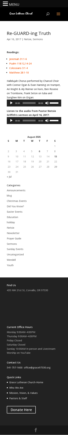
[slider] (54, 103)
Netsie (27, 39)
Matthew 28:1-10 (19, 72)
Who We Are (16, 387)
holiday (11, 222)
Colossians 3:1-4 (18, 68)
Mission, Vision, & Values (23, 393)
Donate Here (21, 409)
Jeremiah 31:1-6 (18, 59)
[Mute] (47, 103)
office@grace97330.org (37, 367)
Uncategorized (15, 254)
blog (9, 195)
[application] (34, 103)
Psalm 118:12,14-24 (20, 63)
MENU (14, 4)
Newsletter (13, 233)
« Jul (9, 176)
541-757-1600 (14, 367)
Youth (10, 265)
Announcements (16, 190)
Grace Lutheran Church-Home (26, 382)
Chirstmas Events (17, 201)
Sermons (38, 39)
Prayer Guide (14, 238)
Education (12, 217)
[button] (6, 4)
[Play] (11, 103)
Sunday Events (15, 249)
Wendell (11, 259)
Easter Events (14, 211)
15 (55, 156)
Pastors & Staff (18, 398)
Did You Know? (15, 206)
